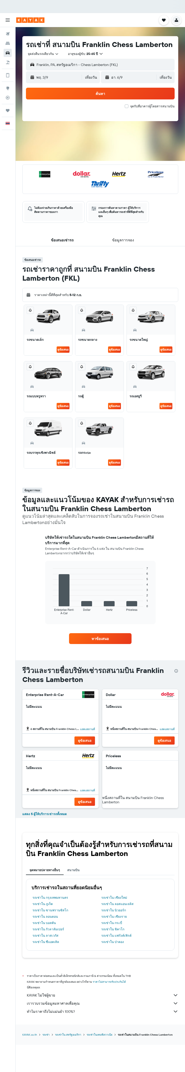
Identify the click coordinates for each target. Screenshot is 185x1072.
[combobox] (43, 54)
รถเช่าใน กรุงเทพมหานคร (50, 898)
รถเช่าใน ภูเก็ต (42, 904)
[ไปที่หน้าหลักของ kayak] (30, 20)
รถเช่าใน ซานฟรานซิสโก (50, 910)
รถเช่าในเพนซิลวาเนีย (99, 1034)
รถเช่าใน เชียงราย (114, 916)
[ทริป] (8, 110)
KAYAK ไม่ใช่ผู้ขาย (41, 995)
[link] (100, 638)
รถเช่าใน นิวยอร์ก (113, 910)
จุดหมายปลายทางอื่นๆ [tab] (45, 870)
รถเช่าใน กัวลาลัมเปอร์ (48, 929)
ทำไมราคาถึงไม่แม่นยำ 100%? (51, 1011)
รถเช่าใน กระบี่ (111, 923)
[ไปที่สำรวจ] (8, 88)
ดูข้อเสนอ (63, 349)
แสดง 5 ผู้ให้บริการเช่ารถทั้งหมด (44, 814)
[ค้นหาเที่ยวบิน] (8, 33)
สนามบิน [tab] (73, 870)
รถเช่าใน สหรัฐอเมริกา (68, 1034)
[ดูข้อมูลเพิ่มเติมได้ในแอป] (8, 75)
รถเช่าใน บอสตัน (44, 923)
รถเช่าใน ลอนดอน (45, 916)
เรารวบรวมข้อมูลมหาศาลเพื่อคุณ (53, 1003)
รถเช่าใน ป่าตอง (112, 942)
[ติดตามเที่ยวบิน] (8, 97)
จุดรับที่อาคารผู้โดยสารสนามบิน (152, 106)
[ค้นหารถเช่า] (8, 52)
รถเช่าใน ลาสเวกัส (45, 935)
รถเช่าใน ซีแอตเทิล (45, 942)
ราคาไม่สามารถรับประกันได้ (109, 981)
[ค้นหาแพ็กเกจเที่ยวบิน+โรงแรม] (8, 62)
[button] (8, 20)
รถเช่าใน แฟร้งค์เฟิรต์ (116, 935)
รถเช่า (46, 1034)
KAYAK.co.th (29, 1034)
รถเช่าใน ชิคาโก (112, 929)
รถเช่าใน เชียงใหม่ (114, 898)
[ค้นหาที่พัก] (8, 43)
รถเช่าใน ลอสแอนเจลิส (117, 904)
